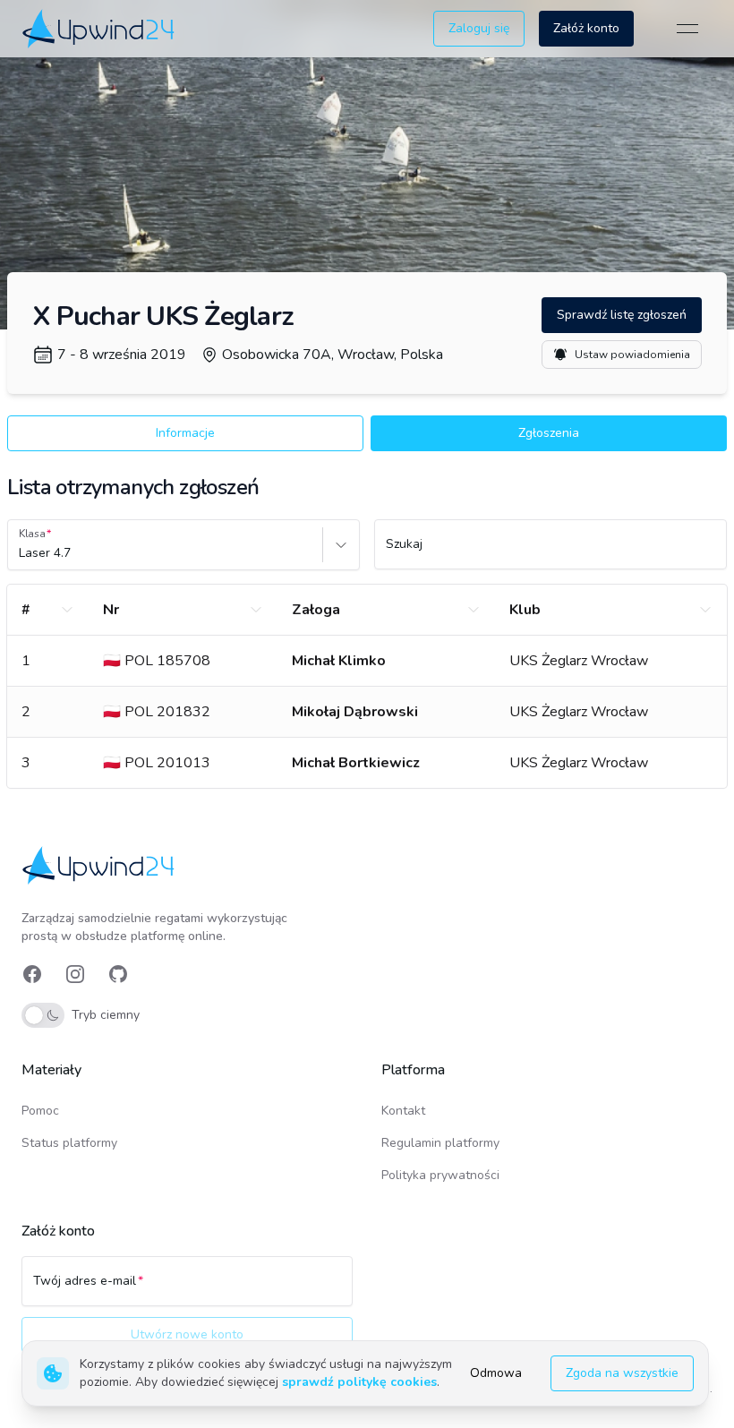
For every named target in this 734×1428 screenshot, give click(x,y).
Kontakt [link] (403, 1110)
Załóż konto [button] (586, 28)
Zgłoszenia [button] (548, 432)
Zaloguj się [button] (478, 28)
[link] (99, 28)
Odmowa (496, 1372)
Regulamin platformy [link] (440, 1142)
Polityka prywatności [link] (440, 1175)
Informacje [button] (185, 432)
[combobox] (20, 553)
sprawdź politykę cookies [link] (359, 1381)
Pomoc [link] (40, 1110)
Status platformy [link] (69, 1142)
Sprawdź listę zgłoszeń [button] (622, 314)
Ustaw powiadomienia (632, 354)
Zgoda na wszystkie (622, 1372)
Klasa (32, 533)
